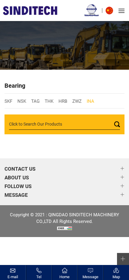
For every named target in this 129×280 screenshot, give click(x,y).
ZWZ (77, 101)
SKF (8, 101)
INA (90, 101)
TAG (35, 101)
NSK (21, 101)
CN (111, 10)
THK (49, 101)
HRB (62, 101)
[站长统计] (64, 228)
